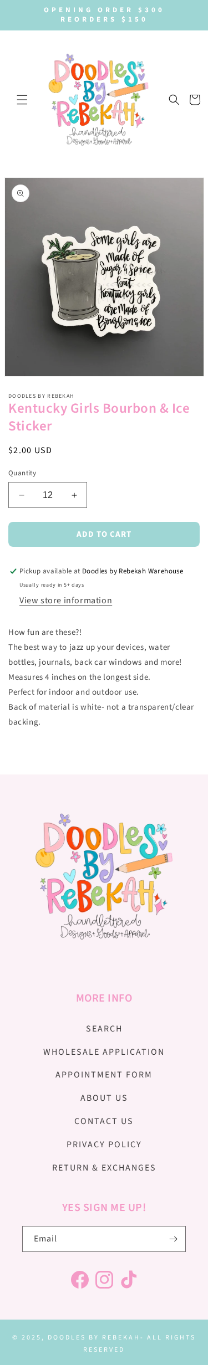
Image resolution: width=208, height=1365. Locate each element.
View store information (65, 600)
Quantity (22, 473)
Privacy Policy (104, 1144)
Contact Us (104, 1121)
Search (104, 1029)
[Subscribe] (173, 1239)
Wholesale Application (104, 1052)
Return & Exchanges (104, 1168)
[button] (22, 100)
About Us (104, 1098)
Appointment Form (104, 1075)
